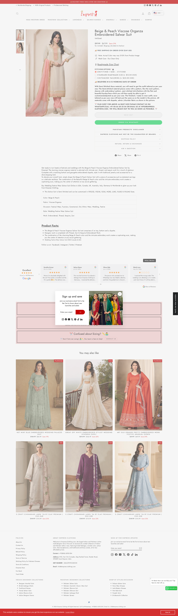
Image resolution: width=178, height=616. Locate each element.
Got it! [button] (167, 612)
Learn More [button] (70, 612)
